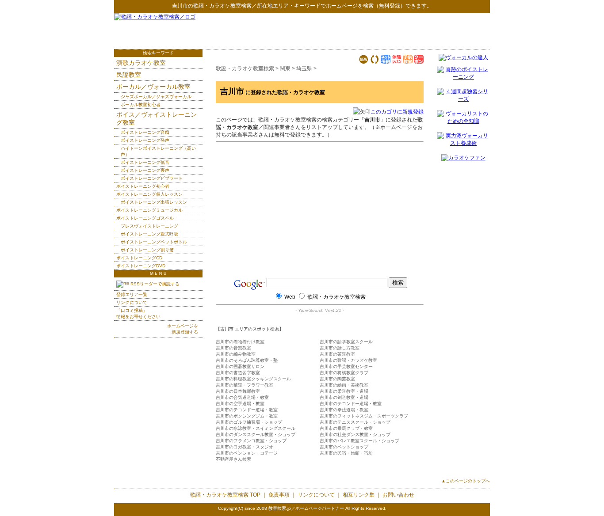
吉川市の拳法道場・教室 (344, 409)
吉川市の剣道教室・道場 (344, 397)
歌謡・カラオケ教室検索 (222, 6)
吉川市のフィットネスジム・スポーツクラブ (364, 416)
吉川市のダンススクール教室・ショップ (255, 434)
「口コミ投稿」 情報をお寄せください (138, 313)
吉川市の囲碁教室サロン (240, 366)
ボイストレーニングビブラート (152, 178)
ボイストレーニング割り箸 (147, 249)
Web (289, 297)
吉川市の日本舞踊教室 (238, 391)
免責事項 (279, 495)
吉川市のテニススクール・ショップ (355, 422)
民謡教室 (128, 74)
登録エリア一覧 (131, 294)
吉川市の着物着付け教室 (240, 341)
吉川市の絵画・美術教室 (344, 385)
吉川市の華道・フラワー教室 (244, 385)
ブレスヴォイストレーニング (149, 226)
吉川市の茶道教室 (337, 354)
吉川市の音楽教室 (233, 347)
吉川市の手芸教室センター (346, 366)
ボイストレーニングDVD (140, 265)
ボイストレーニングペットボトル (154, 241)
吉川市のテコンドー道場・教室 (351, 403)
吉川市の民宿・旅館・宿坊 (346, 453)
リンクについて (131, 302)
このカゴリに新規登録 (397, 112)
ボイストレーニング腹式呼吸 (149, 233)
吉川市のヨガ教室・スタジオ (244, 446)
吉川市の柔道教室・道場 (344, 391)
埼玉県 (304, 68)
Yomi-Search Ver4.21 (319, 310)
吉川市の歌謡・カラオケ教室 (348, 360)
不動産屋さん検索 (233, 459)
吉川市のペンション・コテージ (247, 453)
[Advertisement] (386, 31)
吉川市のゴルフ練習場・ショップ (249, 422)
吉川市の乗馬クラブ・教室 (346, 428)
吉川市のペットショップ (344, 446)
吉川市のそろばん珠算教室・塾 (247, 360)
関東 (285, 68)
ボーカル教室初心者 (141, 104)
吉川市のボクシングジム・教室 (247, 416)
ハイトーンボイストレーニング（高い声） (158, 151)
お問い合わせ (398, 495)
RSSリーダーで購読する (154, 283)
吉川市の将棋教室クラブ (344, 372)
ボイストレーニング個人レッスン (149, 194)
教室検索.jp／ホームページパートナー (306, 508)
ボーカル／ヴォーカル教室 (153, 86)
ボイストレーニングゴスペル (145, 218)
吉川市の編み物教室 (236, 354)
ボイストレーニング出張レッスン (154, 202)
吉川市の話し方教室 (339, 347)
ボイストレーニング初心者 (142, 186)
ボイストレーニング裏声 (145, 170)
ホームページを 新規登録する (182, 328)
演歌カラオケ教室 (141, 62)
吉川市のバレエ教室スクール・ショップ (359, 440)
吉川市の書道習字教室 (238, 372)
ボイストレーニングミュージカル (149, 210)
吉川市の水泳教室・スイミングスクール (255, 428)
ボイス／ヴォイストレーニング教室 (156, 118)
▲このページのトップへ (465, 480)
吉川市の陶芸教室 (337, 378)
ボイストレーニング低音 (145, 162)
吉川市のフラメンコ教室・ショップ (251, 440)
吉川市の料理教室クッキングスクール (253, 378)
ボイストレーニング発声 (145, 140)
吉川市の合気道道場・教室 (242, 397)
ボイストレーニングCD (139, 257)
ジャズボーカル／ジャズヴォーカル (156, 96)
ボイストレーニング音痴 (145, 132)
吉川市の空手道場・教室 (240, 403)
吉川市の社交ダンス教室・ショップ (355, 434)
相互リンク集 (359, 495)
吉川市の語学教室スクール (346, 341)
